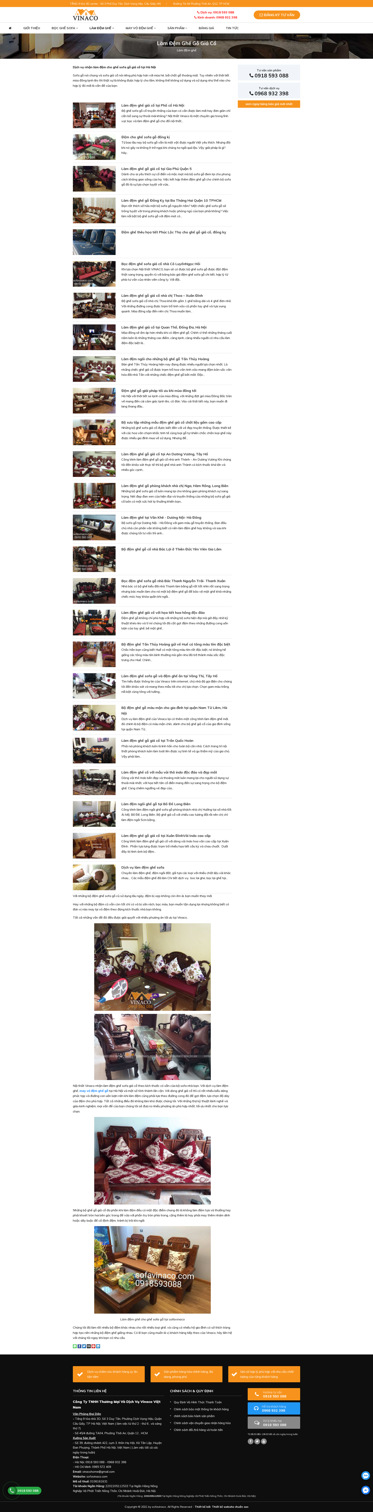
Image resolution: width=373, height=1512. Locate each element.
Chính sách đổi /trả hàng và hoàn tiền (198, 1430)
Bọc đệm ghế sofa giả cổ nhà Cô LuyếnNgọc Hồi (160, 264)
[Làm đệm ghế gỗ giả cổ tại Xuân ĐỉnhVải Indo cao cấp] (94, 845)
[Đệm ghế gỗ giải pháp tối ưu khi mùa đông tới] (94, 400)
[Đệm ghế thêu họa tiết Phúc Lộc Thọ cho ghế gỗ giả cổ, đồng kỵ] (94, 242)
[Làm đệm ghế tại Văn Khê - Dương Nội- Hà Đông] (94, 527)
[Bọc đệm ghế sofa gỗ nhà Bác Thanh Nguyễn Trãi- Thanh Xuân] (94, 590)
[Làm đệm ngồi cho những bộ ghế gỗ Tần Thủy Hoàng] (94, 369)
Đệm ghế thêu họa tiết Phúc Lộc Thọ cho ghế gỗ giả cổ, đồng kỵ (173, 232)
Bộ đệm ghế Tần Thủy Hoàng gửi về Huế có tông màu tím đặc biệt (175, 644)
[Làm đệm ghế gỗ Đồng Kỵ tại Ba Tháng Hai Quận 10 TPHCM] (94, 210)
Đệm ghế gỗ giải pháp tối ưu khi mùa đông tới (158, 390)
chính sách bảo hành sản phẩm (194, 1416)
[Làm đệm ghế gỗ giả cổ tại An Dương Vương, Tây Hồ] (94, 464)
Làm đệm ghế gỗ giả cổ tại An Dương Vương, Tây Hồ (164, 454)
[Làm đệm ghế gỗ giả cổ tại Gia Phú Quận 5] (94, 178)
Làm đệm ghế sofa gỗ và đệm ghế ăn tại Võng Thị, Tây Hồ (169, 676)
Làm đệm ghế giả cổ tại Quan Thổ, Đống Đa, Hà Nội (164, 327)
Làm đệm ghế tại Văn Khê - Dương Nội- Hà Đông (161, 517)
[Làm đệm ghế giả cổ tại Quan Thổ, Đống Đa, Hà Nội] (94, 337)
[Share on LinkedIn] (98, 1346)
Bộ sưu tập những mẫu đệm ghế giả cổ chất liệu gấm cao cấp (171, 422)
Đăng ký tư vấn (278, 15)
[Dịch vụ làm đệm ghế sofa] (94, 877)
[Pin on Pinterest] (93, 1346)
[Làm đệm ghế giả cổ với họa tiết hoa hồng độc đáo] (94, 622)
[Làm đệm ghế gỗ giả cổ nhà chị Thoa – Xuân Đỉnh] (94, 305)
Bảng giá (206, 28)
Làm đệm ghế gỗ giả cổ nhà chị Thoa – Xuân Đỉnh (162, 295)
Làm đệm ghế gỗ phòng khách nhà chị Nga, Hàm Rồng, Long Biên (174, 486)
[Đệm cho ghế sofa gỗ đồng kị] (94, 147)
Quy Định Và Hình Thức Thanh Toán (198, 1402)
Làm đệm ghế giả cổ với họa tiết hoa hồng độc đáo (163, 612)
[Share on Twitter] (84, 1346)
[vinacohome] (257, 1441)
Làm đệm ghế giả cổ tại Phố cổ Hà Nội (152, 105)
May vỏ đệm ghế (140, 28)
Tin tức (232, 28)
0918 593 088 (270, 73)
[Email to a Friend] (89, 1346)
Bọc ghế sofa (64, 28)
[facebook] (365, 1490)
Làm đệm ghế (101, 28)
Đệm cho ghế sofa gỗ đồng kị (145, 137)
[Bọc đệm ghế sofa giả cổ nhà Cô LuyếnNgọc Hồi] (94, 273)
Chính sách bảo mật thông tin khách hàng (201, 1409)
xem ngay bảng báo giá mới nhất (269, 104)
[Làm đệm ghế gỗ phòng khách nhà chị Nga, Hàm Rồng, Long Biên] (94, 495)
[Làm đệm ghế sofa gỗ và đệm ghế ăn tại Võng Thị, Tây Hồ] (94, 686)
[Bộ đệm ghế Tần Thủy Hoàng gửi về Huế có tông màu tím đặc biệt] (94, 654)
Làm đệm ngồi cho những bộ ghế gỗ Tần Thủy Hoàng (165, 359)
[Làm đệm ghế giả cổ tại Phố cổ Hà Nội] (94, 115)
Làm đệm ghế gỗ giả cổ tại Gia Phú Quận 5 (156, 168)
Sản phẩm (176, 28)
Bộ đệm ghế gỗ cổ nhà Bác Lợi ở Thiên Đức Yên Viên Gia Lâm (171, 549)
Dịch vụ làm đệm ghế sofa (142, 867)
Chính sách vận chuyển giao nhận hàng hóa (202, 1423)
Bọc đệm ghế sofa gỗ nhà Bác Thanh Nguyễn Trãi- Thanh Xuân (173, 581)
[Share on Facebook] (79, 1346)
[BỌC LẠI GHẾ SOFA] (85, 14)
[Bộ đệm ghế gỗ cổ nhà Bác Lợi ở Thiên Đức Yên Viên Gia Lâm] (94, 559)
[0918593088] (365, 1475)
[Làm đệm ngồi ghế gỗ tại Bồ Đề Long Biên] (94, 814)
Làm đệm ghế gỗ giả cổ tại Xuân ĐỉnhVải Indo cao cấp (166, 835)
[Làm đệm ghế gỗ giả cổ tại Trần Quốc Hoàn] (94, 750)
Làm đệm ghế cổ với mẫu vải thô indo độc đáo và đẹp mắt (169, 772)
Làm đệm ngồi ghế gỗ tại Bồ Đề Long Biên (155, 804)
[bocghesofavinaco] (251, 1441)
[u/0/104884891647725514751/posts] (264, 1441)
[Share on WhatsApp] (75, 1346)
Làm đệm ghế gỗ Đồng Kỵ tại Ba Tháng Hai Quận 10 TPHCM (171, 200)
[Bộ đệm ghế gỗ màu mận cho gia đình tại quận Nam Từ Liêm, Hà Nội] (94, 717)
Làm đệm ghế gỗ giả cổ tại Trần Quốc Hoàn (157, 740)
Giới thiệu (31, 28)
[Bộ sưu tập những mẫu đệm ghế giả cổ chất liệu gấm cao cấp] (94, 432)
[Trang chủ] (10, 28)
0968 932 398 (270, 91)
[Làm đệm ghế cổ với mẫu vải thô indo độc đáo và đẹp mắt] (94, 782)
